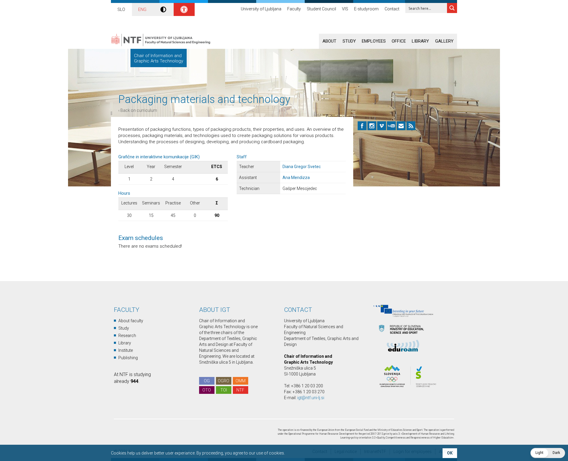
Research (127, 335)
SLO (121, 9)
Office (399, 41)
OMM (240, 380)
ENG (142, 9)
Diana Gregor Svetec (302, 166)
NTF (240, 390)
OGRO (223, 380)
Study (349, 41)
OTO (206, 390)
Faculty (294, 9)
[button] (547, 453)
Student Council (321, 9)
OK (450, 453)
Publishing (128, 357)
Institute (125, 350)
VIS (345, 9)
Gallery (444, 41)
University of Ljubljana (261, 9)
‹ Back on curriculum (137, 110)
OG (207, 380)
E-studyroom (366, 9)
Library (420, 41)
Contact (392, 9)
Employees (374, 41)
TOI (223, 390)
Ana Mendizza (296, 177)
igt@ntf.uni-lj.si (310, 397)
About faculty (130, 320)
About (329, 41)
